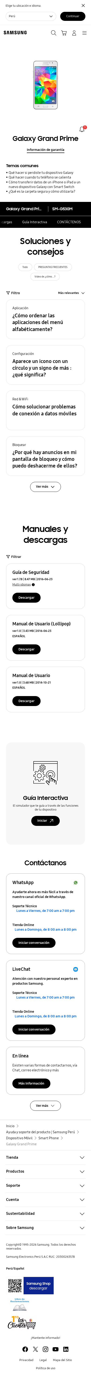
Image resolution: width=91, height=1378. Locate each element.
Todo (25, 267)
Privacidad (26, 1360)
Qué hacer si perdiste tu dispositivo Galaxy (41, 173)
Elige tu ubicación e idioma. (23, 6)
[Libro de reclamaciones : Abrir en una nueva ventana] (19, 1304)
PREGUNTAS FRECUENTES (52, 267)
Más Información (31, 1083)
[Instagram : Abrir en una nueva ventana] (45, 1349)
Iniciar (42, 820)
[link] (82, 129)
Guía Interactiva (34, 222)
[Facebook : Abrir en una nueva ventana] (25, 1349)
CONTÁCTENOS (69, 222)
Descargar (26, 597)
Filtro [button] (15, 293)
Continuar (72, 16)
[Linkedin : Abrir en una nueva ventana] (66, 1349)
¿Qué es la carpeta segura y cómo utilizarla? (42, 191)
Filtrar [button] (16, 557)
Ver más (42, 1106)
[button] (45, 319)
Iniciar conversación (33, 943)
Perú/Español (15, 1268)
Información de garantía (45, 150)
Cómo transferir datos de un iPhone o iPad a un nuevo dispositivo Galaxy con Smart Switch (44, 184)
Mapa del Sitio (62, 1360)
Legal (43, 1360)
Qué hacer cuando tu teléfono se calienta (40, 177)
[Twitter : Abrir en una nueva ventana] (35, 1349)
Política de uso (45, 1368)
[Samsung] (14, 33)
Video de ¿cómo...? (45, 276)
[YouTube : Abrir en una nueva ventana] (55, 1349)
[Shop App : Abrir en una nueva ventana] (30, 1285)
